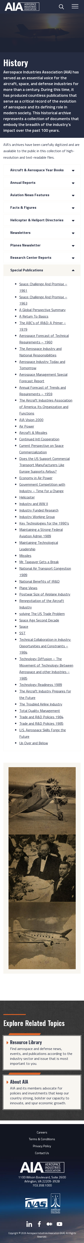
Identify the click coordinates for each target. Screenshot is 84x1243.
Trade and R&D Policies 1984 (41, 717)
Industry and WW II (33, 503)
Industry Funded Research (38, 510)
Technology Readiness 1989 (40, 684)
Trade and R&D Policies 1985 (41, 723)
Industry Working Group (37, 516)
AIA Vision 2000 (31, 419)
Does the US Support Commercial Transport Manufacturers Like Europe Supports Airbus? (44, 465)
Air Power (26, 426)
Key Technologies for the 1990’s (44, 523)
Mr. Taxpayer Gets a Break (39, 561)
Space (23, 626)
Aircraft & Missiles (33, 432)
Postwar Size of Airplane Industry (44, 594)
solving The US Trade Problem (42, 613)
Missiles (25, 555)
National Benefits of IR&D (39, 581)
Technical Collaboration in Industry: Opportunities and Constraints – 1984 (45, 646)
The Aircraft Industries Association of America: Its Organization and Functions (45, 406)
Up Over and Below (33, 743)
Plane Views (28, 588)
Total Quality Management (39, 710)
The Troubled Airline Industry (40, 704)
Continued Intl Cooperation (39, 439)
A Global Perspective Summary (42, 309)
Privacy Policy (42, 1146)
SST (22, 633)
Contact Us (42, 1153)
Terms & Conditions (42, 1139)
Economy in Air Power (35, 478)
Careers (42, 1132)
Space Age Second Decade (39, 620)
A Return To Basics (33, 316)
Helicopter (27, 497)
